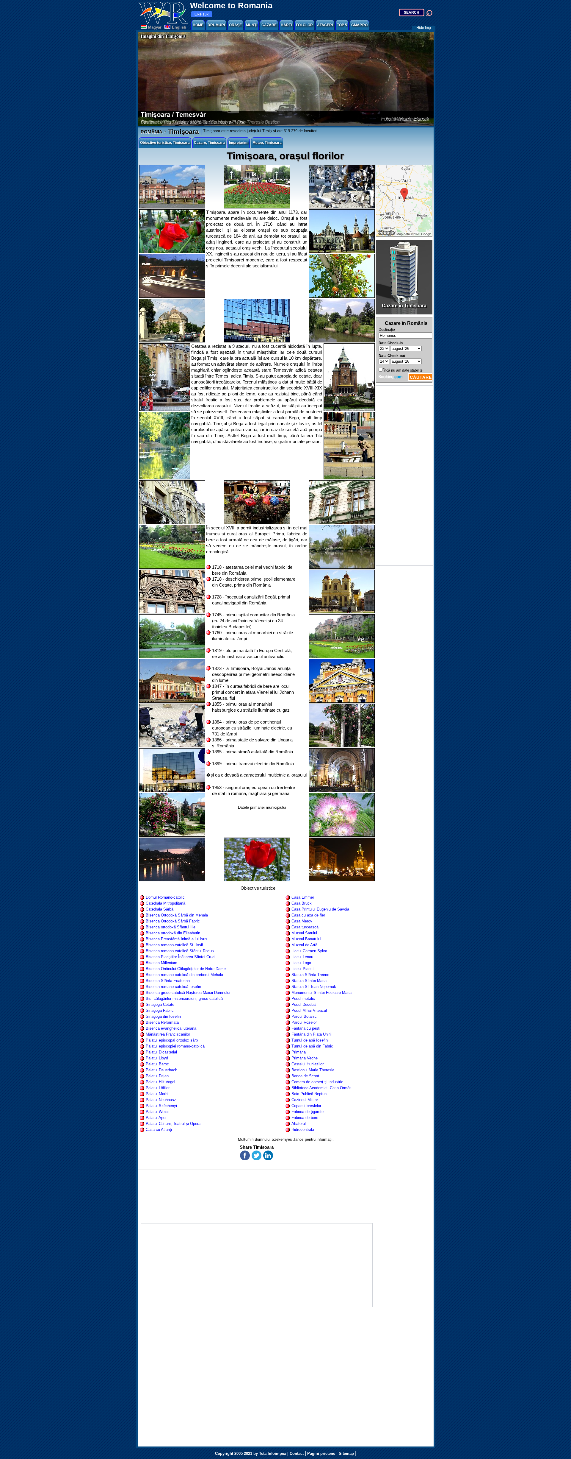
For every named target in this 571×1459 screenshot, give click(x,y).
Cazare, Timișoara (209, 143)
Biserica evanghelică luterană (171, 1028)
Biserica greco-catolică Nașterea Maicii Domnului (188, 992)
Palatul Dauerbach (161, 1070)
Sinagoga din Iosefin (163, 1016)
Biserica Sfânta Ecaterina (168, 980)
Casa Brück (301, 903)
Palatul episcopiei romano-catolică (175, 1046)
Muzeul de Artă (304, 945)
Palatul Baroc (157, 1064)
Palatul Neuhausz (161, 1100)
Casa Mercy (301, 921)
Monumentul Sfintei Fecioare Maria (321, 992)
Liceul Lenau (302, 957)
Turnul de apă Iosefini (310, 1040)
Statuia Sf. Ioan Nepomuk (313, 986)
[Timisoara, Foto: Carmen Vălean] (172, 186)
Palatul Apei (156, 1117)
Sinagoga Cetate (160, 1004)
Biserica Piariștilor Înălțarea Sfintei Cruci (180, 957)
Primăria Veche (304, 1058)
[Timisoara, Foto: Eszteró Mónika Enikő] (172, 276)
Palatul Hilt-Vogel (160, 1082)
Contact (297, 1453)
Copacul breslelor (306, 1105)
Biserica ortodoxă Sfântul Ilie (170, 927)
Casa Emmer (302, 897)
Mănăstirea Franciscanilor (168, 1034)
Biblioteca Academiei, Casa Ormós (321, 1088)
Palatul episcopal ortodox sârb (172, 1040)
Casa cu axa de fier (308, 915)
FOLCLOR (304, 25)
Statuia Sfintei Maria (309, 980)
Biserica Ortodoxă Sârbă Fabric (173, 921)
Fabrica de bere (304, 1117)
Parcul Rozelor (304, 1022)
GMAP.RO (359, 25)
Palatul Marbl (157, 1094)
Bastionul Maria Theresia (312, 1070)
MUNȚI (251, 25)
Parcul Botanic (304, 1016)
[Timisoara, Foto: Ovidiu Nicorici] (342, 320)
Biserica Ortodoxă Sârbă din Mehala (177, 915)
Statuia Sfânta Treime (310, 974)
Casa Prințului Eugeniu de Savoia (320, 909)
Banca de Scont (305, 1076)
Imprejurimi (238, 143)
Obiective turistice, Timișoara (165, 143)
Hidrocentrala (302, 1129)
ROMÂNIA (151, 131)
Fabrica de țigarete (307, 1111)
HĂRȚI (286, 25)
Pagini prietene (321, 1453)
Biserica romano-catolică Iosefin (173, 986)
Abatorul (298, 1123)
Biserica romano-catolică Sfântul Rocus (180, 951)
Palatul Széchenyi (161, 1105)
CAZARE (269, 25)
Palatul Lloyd (157, 1058)
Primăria (298, 1052)
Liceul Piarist (302, 969)
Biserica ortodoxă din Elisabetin (173, 933)
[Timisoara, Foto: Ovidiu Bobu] (342, 859)
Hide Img (423, 28)
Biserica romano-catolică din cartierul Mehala (184, 974)
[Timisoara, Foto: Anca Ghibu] (342, 276)
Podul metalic (303, 998)
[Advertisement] (404, 475)
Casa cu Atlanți (159, 1129)
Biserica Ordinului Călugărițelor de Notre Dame (186, 969)
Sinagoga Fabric (160, 1010)
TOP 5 (342, 25)
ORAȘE (235, 25)
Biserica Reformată (162, 1022)
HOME (198, 25)
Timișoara (182, 131)
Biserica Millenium (161, 963)
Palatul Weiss (158, 1111)
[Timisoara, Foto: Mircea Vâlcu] (342, 186)
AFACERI (325, 25)
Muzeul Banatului (306, 939)
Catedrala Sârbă (159, 909)
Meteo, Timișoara (267, 143)
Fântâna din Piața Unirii (311, 1034)
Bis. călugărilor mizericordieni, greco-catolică (184, 998)
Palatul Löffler (158, 1088)
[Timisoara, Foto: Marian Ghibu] (342, 547)
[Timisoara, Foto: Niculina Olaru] (257, 186)
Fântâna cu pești (305, 1028)
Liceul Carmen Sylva (309, 951)
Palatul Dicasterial (161, 1052)
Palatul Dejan (157, 1076)
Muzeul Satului (304, 933)
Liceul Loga (301, 963)
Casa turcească (305, 927)
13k (201, 14)
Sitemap (346, 1453)
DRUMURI (216, 25)
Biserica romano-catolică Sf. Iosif (174, 945)
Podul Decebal (303, 1004)
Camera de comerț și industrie (317, 1082)
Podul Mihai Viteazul (309, 1010)
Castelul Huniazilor (307, 1064)
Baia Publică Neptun (309, 1094)
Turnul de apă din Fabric (312, 1046)
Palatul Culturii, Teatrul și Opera (173, 1123)
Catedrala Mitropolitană (165, 903)
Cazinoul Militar (304, 1100)
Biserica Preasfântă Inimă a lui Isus (176, 939)
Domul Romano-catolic (165, 897)
